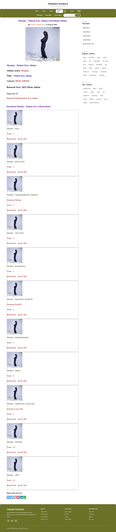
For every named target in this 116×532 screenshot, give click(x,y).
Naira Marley (99, 64)
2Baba (84, 57)
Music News (68, 519)
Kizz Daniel (105, 61)
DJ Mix (67, 514)
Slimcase (91, 99)
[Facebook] (8, 520)
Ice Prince (99, 99)
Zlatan (84, 61)
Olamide (97, 68)
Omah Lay (104, 68)
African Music (58, 15)
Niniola (100, 88)
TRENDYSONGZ (58, 4)
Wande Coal (86, 71)
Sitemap (91, 519)
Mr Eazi (85, 75)
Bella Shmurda (92, 75)
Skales (94, 88)
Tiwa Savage (95, 71)
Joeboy (98, 57)
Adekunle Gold (86, 88)
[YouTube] (15, 520)
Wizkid (84, 68)
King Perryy (94, 95)
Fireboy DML (97, 61)
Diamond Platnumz (94, 102)
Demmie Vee (86, 95)
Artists (66, 516)
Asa (104, 92)
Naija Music (40, 15)
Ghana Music (48, 15)
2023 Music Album (31, 87)
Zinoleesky (101, 75)
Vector (98, 92)
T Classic (85, 92)
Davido (105, 57)
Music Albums (22, 80)
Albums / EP (44, 519)
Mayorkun (91, 64)
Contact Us (92, 514)
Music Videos (68, 511)
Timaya (85, 99)
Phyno (90, 68)
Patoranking (103, 71)
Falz (90, 61)
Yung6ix (85, 102)
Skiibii (101, 95)
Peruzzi (105, 99)
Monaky (25, 70)
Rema (84, 64)
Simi (106, 64)
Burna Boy (91, 57)
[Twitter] (12, 520)
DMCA (90, 516)
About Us (91, 511)
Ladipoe (92, 92)
